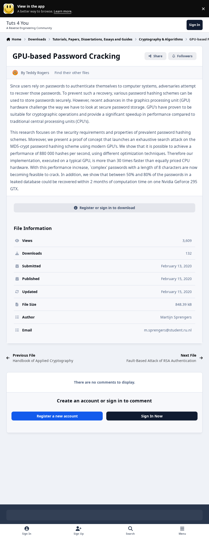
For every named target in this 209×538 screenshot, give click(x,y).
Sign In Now (152, 416)
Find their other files (72, 72)
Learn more (10, 8)
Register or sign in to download (107, 207)
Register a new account (57, 416)
